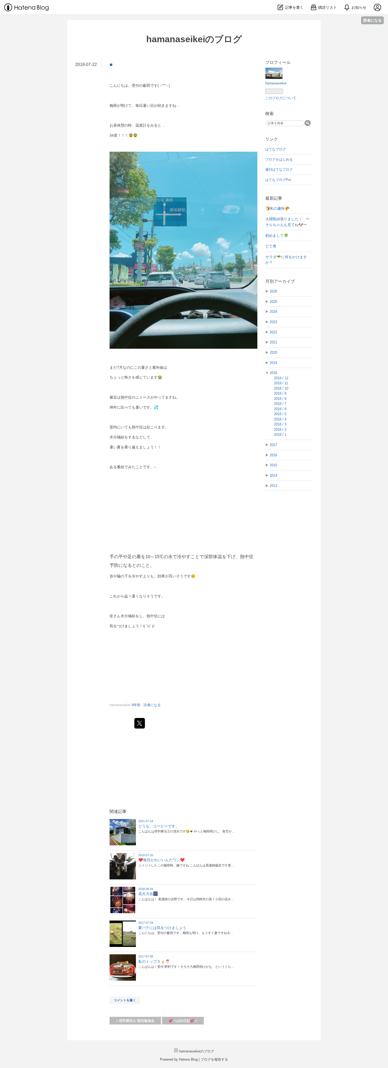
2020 (273, 353)
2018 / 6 (280, 409)
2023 (273, 322)
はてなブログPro (278, 180)
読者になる (372, 20)
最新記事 (273, 198)
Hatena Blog (188, 1059)
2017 (273, 445)
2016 (273, 455)
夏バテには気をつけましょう (162, 928)
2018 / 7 (280, 404)
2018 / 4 (280, 419)
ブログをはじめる (279, 159)
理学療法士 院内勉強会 (135, 1021)
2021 (273, 342)
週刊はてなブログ (279, 169)
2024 (273, 312)
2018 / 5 (280, 414)
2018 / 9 (280, 393)
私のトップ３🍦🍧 (154, 961)
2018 (273, 373)
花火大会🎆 (148, 894)
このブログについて (280, 98)
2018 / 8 (280, 399)
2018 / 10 (281, 388)
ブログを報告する (214, 1059)
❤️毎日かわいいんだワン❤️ (161, 860)
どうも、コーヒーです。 (158, 826)
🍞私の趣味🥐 (277, 208)
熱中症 (126, 397)
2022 (273, 332)
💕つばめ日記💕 (183, 1021)
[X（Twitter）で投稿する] (139, 723)
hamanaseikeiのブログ (194, 39)
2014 (273, 475)
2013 (273, 486)
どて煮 (270, 246)
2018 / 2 (280, 430)
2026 (273, 291)
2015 (273, 465)
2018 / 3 (280, 424)
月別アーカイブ (280, 281)
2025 (273, 302)
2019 (273, 363)
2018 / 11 (281, 383)
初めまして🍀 (276, 235)
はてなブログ (275, 149)
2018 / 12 (281, 378)
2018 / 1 (280, 435)
